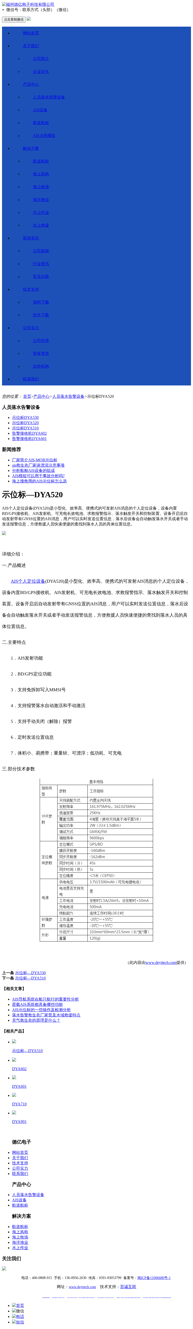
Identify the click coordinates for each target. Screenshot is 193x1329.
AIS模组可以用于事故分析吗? (38, 476)
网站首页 (31, 33)
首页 (27, 396)
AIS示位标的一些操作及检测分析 (41, 1010)
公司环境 (41, 340)
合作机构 (41, 366)
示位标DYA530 (25, 417)
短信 (20, 1322)
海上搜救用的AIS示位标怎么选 (39, 481)
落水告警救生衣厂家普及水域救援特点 (46, 1015)
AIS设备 (40, 110)
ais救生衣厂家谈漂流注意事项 (38, 465)
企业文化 (41, 71)
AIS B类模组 (44, 135)
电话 (20, 1316)
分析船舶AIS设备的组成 (33, 470)
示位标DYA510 (25, 428)
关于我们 (31, 46)
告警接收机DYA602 (29, 433)
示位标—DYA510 (30, 978)
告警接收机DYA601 (29, 438)
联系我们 (31, 379)
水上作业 (41, 212)
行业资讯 (41, 264)
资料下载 (41, 302)
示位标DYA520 (25, 423)
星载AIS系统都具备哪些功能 (37, 1004)
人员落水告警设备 (49, 97)
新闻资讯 (31, 238)
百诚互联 (128, 1287)
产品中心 (31, 84)
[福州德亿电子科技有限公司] (28, 4)
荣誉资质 (41, 353)
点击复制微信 (14, 19)
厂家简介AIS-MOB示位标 (34, 460)
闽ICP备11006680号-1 (154, 1278)
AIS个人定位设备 (28, 581)
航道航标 (41, 123)
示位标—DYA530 (30, 973)
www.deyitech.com (161, 962)
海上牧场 (41, 187)
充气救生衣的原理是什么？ (36, 1020)
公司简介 (41, 59)
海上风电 (41, 174)
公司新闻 (41, 251)
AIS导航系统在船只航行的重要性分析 (45, 999)
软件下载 (41, 315)
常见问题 (41, 276)
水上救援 (41, 225)
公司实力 (31, 328)
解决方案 (31, 148)
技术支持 (31, 289)
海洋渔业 (41, 200)
